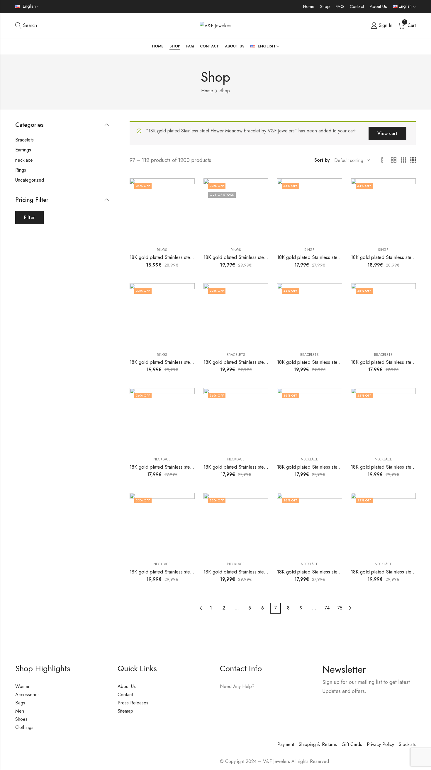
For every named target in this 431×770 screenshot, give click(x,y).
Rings (162, 249)
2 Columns (393, 160)
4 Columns (413, 160)
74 (327, 608)
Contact (357, 6)
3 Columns (403, 160)
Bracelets (236, 354)
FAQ (340, 6)
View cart (387, 133)
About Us (378, 6)
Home (308, 6)
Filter (29, 217)
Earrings (23, 149)
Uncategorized (29, 180)
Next (350, 607)
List (384, 160)
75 (339, 608)
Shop (325, 6)
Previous (200, 607)
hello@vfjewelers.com (255, 703)
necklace (162, 459)
